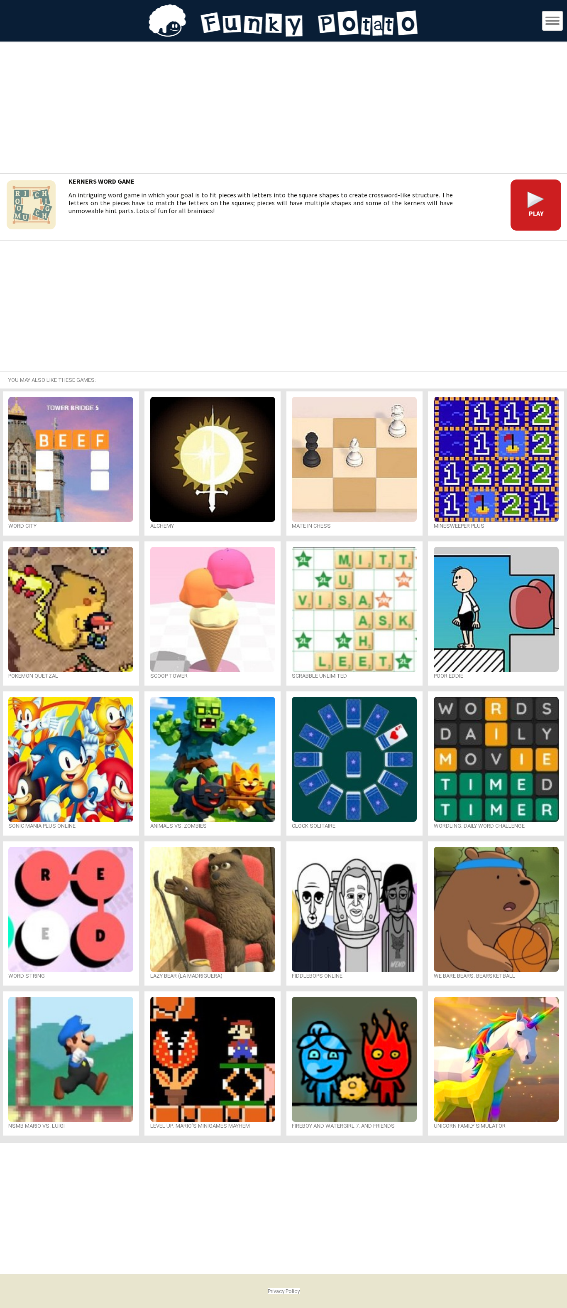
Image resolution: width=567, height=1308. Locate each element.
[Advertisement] (283, 109)
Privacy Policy (284, 1291)
